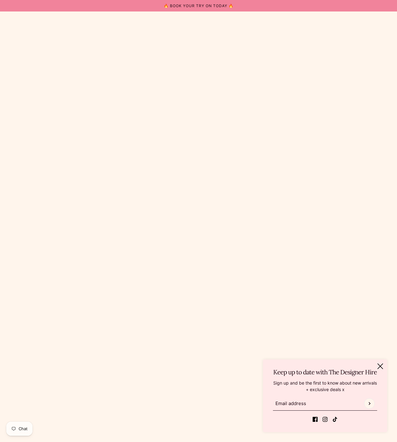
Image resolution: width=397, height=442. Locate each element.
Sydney (345, 351)
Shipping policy (187, 390)
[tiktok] (335, 419)
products (247, 107)
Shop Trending (187, 331)
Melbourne (348, 344)
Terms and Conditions (194, 364)
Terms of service (188, 383)
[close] (380, 366)
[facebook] (315, 419)
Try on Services (187, 318)
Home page (183, 107)
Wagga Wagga (352, 357)
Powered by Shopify (198, 420)
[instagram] (325, 419)
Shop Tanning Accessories (198, 338)
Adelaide (346, 318)
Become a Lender (189, 344)
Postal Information (190, 357)
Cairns (343, 331)
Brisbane (346, 324)
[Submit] (369, 403)
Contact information (192, 396)
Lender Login (185, 351)
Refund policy (186, 370)
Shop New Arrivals (190, 324)
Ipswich (345, 338)
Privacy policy (186, 377)
